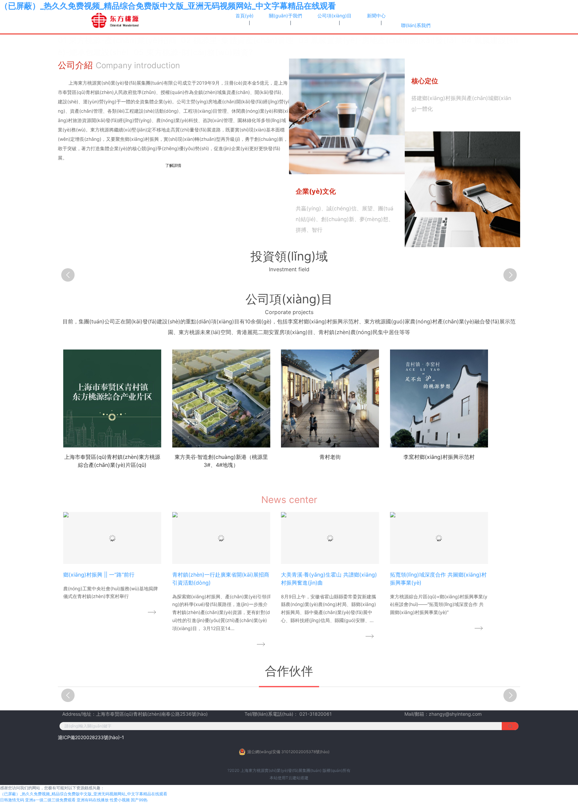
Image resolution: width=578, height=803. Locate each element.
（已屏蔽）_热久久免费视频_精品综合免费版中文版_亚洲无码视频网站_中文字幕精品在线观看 (168, 6)
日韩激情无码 (12, 799)
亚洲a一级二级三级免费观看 (50, 799)
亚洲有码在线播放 (93, 799)
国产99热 (139, 799)
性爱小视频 (120, 799)
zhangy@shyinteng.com (455, 714)
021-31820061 (315, 714)
